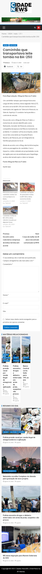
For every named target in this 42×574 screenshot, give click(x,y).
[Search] (35, 27)
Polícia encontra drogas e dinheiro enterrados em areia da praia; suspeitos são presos (21, 517)
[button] (4, 27)
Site (4, 311)
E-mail (6, 303)
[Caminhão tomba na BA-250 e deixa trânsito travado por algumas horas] (10, 210)
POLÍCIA (6, 360)
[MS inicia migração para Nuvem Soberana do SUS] (21, 539)
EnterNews (34, 568)
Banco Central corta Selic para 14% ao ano (26, 373)
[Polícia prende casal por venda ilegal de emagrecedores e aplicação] (6, 349)
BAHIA (6, 45)
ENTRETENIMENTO (9, 471)
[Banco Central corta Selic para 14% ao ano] (26, 349)
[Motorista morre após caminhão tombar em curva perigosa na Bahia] (10, 187)
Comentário (8, 264)
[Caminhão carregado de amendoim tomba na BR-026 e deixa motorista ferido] (27, 187)
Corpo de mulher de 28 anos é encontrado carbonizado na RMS (30, 238)
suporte (6, 393)
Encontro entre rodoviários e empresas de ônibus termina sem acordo (11, 240)
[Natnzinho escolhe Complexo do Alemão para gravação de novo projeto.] (21, 460)
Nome (6, 295)
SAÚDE (13, 550)
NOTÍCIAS (13, 45)
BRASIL (6, 354)
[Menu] (4, 27)
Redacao (7, 62)
